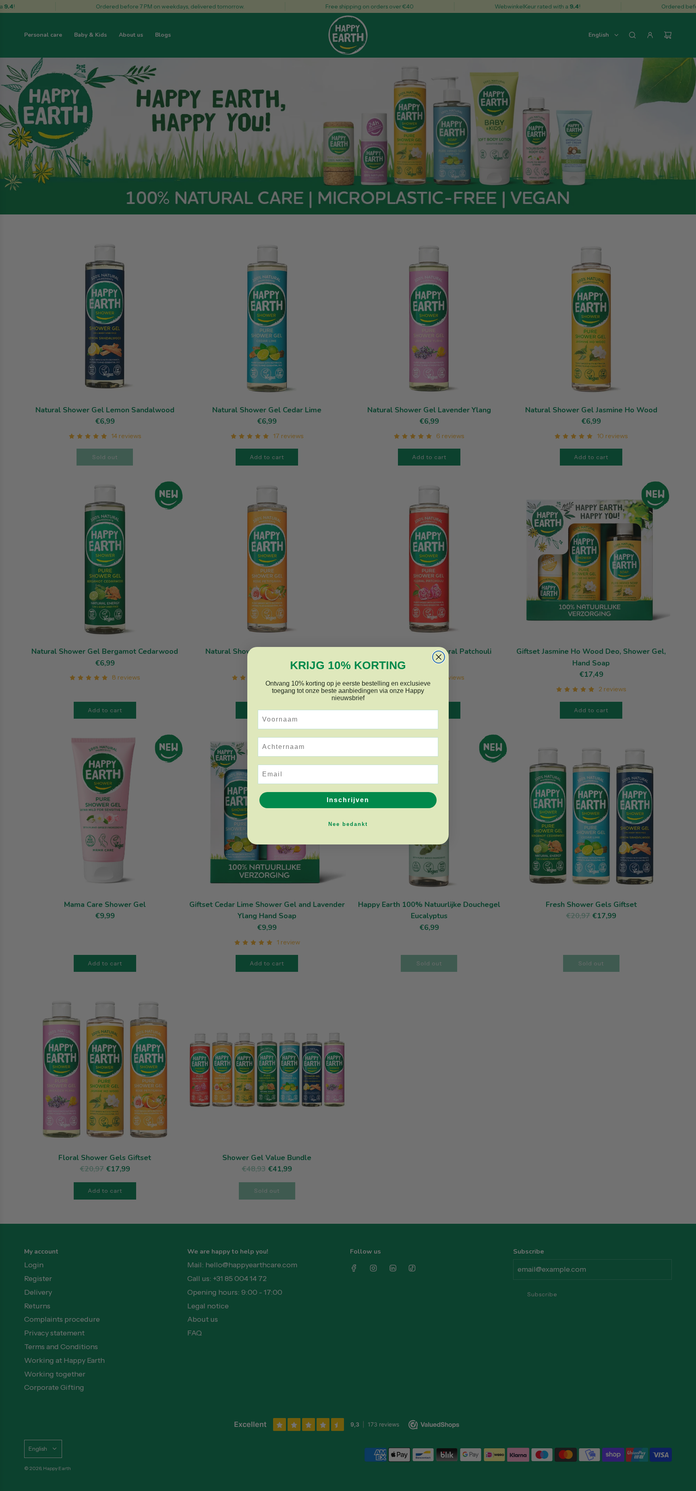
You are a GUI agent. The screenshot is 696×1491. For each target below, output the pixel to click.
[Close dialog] (439, 657)
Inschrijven (348, 799)
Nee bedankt (348, 824)
